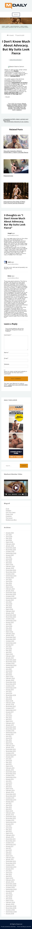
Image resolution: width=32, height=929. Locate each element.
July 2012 (8, 826)
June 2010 (9, 872)
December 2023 (11, 592)
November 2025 (11, 549)
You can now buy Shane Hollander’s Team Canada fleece (16, 151)
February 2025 (10, 566)
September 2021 (11, 643)
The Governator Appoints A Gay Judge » (16, 121)
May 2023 (9, 605)
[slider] (14, 494)
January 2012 (10, 837)
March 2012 (9, 833)
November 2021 (11, 639)
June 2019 (9, 693)
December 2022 (11, 615)
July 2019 (8, 691)
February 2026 (10, 544)
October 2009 (10, 887)
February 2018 (10, 702)
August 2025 (10, 555)
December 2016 (11, 727)
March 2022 (9, 631)
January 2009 (10, 904)
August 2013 (10, 801)
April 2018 (9, 699)
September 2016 (11, 732)
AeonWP (29, 926)
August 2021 (10, 645)
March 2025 (9, 564)
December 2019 (11, 682)
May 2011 (8, 852)
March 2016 (9, 743)
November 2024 (11, 572)
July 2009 (9, 893)
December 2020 (11, 659)
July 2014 (8, 781)
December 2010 (11, 861)
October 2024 (10, 574)
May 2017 (9, 717)
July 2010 (9, 870)
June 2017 (9, 715)
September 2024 (11, 575)
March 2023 (9, 609)
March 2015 (9, 766)
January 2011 (10, 859)
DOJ (24, 106)
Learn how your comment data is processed (16, 385)
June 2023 (9, 603)
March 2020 (9, 676)
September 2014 (11, 777)
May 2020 (9, 673)
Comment (7, 335)
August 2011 (9, 846)
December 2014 (11, 771)
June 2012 (9, 827)
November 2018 (11, 695)
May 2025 (9, 561)
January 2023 (10, 613)
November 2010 (11, 863)
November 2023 (11, 594)
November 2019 (11, 684)
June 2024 (9, 581)
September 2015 (11, 755)
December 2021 (11, 637)
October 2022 (10, 618)
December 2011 (11, 839)
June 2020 (9, 671)
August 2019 (10, 689)
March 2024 (9, 587)
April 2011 (8, 854)
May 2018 (9, 697)
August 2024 (10, 577)
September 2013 (11, 799)
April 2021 (9, 652)
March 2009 (9, 900)
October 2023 (10, 596)
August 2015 (9, 757)
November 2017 (11, 706)
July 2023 (9, 602)
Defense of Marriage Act (15, 106)
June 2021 (9, 648)
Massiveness (8, 176)
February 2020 (10, 678)
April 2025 (9, 562)
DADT (25, 105)
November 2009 (11, 885)
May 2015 (9, 762)
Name (6, 352)
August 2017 (10, 712)
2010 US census (16, 103)
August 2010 (10, 869)
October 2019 (10, 686)
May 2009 (9, 897)
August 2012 (10, 824)
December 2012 (11, 816)
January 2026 (10, 546)
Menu (16, 14)
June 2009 (9, 895)
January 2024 (10, 590)
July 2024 (9, 579)
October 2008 (10, 910)
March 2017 (9, 721)
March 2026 (9, 542)
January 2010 (10, 882)
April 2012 (9, 831)
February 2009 (10, 902)
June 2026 (9, 536)
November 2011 (11, 841)
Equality (10, 108)
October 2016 (10, 730)
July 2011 (8, 848)
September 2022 (11, 620)
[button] (16, 487)
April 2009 (9, 898)
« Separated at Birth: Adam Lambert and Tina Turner (15, 120)
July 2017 (8, 714)
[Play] (6, 494)
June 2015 (9, 760)
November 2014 (11, 773)
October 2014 (10, 775)
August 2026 (10, 533)
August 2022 (10, 622)
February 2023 (10, 611)
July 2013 (8, 803)
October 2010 (10, 865)
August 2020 (10, 667)
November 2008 (11, 908)
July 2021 (8, 646)
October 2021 (10, 641)
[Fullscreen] (26, 494)
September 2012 (11, 822)
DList (7, 508)
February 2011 (10, 857)
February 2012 (10, 835)
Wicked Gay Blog (11, 520)
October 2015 (10, 753)
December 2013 (11, 794)
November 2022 (11, 617)
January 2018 (10, 704)
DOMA (10, 107)
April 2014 (9, 786)
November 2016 (11, 729)
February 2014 (10, 790)
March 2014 (9, 788)
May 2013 (9, 807)
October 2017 (10, 708)
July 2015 (8, 758)
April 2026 (9, 540)
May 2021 (9, 650)
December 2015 (11, 749)
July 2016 (8, 736)
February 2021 (10, 656)
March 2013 (9, 811)
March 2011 (9, 855)
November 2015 (11, 751)
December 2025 (11, 547)
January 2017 (10, 725)
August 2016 (10, 734)
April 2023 (9, 607)
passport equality (9, 88)
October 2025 (10, 551)
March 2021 (9, 654)
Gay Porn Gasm (11, 512)
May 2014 (9, 785)
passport (19, 110)
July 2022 (9, 624)
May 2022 (9, 628)
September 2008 (11, 911)
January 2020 (10, 680)
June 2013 (9, 805)
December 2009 (11, 883)
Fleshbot (8, 510)
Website (6, 364)
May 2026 (9, 538)
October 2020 (10, 663)
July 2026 (9, 534)
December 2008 (11, 906)
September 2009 (11, 889)
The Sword (9, 518)
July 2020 (9, 669)
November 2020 (11, 661)
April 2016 (9, 742)
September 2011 (11, 844)
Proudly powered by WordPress (8, 926)
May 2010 (9, 874)
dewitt (12, 35)
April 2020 (9, 674)
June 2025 (9, 559)
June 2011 (9, 850)
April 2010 (9, 876)
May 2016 (9, 740)
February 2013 (10, 813)
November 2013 (11, 796)
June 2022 (9, 626)
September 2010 (11, 867)
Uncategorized (15, 60)
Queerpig (9, 516)
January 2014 (10, 792)
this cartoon (19, 75)
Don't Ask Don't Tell (19, 107)
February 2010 (10, 880)
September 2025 (11, 553)
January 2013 (10, 814)
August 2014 (10, 779)
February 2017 (10, 723)
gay (18, 84)
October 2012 (10, 820)
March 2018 (9, 701)
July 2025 (8, 557)
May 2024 (9, 583)
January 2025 (10, 568)
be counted (8, 89)
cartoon (20, 105)
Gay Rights (17, 108)
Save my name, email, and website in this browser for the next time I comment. (15, 373)
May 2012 (9, 829)
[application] (16, 488)
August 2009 (10, 891)
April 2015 (9, 764)
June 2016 (9, 738)
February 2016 (10, 745)
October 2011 (10, 842)
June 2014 (9, 783)
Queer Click (9, 514)
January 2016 (10, 747)
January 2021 (10, 658)
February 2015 (10, 768)
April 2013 (9, 809)
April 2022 (9, 630)
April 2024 (9, 585)
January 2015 (10, 770)
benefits (7, 86)
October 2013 (10, 798)
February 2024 (10, 589)
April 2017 (9, 719)
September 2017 (11, 710)
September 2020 (11, 665)
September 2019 (11, 687)
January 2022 (10, 635)
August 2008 (10, 913)
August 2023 (10, 600)
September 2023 (11, 598)
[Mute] (23, 494)
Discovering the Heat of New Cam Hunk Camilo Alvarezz (14, 202)
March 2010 (9, 878)
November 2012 (11, 818)
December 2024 (11, 570)
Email (6, 358)
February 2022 (10, 633)
